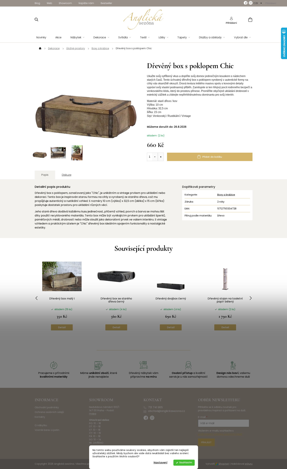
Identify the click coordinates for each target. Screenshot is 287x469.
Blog (37, 3)
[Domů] (40, 48)
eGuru (248, 463)
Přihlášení (231, 23)
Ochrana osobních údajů (49, 412)
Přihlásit (206, 442)
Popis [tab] (44, 175)
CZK (256, 3)
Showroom (65, 3)
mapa (92, 413)
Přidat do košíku (212, 157)
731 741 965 (155, 407)
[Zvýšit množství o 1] (161, 157)
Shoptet (224, 463)
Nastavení (160, 462)
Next (251, 298)
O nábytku (41, 425)
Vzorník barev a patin (47, 430)
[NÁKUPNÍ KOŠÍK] (246, 19)
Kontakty (40, 417)
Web (49, 3)
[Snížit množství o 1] (155, 157)
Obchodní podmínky (47, 407)
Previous (37, 298)
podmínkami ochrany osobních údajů (220, 434)
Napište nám (86, 3)
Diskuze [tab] (66, 175)
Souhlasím (185, 462)
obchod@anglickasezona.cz (166, 411)
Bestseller (106, 3)
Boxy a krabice (226, 194)
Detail (62, 327)
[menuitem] (41, 37)
